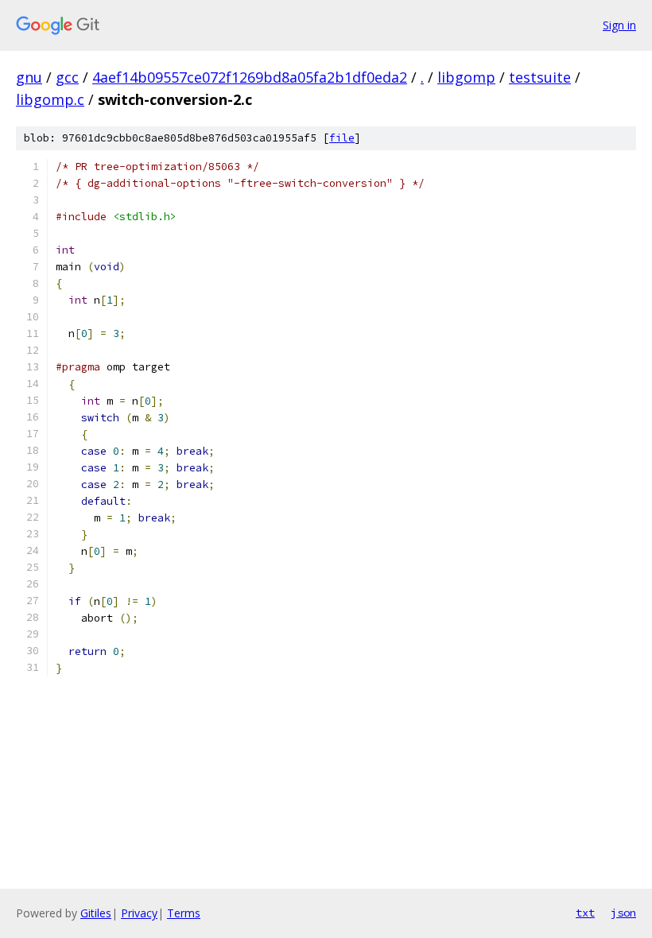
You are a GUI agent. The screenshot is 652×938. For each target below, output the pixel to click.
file (342, 138)
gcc (67, 77)
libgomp (466, 77)
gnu (29, 77)
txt (585, 912)
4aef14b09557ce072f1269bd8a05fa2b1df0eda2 (249, 77)
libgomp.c (50, 99)
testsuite (540, 77)
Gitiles (95, 913)
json (623, 912)
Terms (183, 913)
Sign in (619, 25)
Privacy (139, 913)
